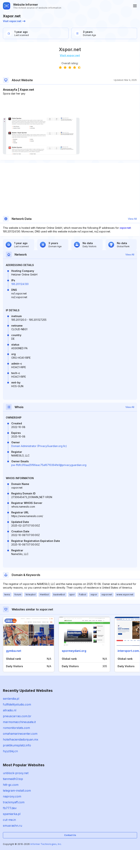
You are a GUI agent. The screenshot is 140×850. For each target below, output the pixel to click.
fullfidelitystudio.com (17, 704)
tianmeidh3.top (13, 779)
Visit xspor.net (12, 21)
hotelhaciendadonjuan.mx (20, 739)
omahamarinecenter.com (20, 733)
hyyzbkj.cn (10, 751)
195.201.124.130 (20, 284)
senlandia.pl (11, 698)
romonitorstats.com (16, 728)
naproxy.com (12, 796)
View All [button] (132, 218)
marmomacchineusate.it (19, 722)
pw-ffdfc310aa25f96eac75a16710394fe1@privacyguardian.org (48, 465)
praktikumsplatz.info (17, 745)
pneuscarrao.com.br (17, 716)
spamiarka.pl (11, 814)
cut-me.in (9, 820)
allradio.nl (9, 710)
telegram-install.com (17, 790)
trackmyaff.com (13, 802)
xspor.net (125, 227)
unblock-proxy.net (15, 773)
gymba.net (13, 651)
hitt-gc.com (10, 785)
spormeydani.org (74, 651)
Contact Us (70, 835)
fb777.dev (10, 808)
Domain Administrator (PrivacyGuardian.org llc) (39, 446)
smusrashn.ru (12, 825)
